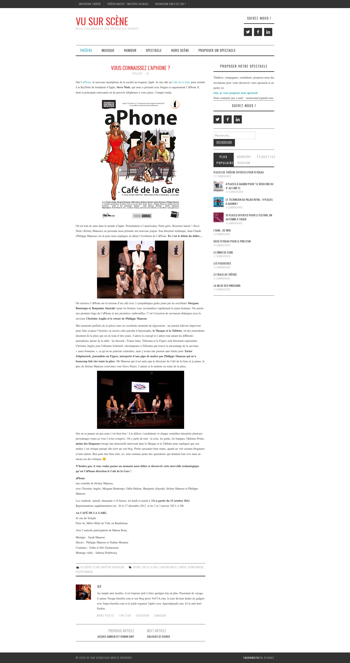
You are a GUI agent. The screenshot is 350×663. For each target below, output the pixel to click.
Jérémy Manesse (196, 567)
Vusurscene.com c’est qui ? (170, 4)
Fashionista (251, 658)
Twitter (125, 615)
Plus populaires (225, 159)
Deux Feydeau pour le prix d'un (232, 241)
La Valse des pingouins (226, 285)
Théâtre (86, 50)
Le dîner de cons (223, 252)
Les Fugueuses (222, 263)
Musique (108, 50)
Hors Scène (180, 50)
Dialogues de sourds (158, 637)
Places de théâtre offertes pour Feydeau (238, 172)
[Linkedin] (268, 32)
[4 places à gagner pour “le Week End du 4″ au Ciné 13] (218, 186)
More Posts (105, 615)
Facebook (142, 615)
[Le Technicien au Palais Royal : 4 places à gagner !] (218, 202)
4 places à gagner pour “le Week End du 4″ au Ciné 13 (249, 186)
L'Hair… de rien (221, 230)
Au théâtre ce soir (90, 567)
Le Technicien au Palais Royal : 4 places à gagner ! (249, 201)
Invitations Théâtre (90, 4)
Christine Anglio (168, 567)
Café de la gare (150, 567)
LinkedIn (160, 615)
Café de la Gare (181, 82)
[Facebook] (258, 32)
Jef (147, 73)
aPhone (87, 82)
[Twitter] (248, 32)
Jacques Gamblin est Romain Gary (115, 637)
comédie (182, 567)
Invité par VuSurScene (112, 567)
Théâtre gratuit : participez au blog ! (128, 4)
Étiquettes (265, 156)
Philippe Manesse (84, 572)
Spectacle (154, 50)
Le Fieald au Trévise (225, 274)
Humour (130, 50)
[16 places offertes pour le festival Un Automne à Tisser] (218, 217)
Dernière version (244, 159)
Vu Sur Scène (102, 21)
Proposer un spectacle (217, 50)
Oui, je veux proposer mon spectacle (235, 93)
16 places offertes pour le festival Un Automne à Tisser (249, 217)
